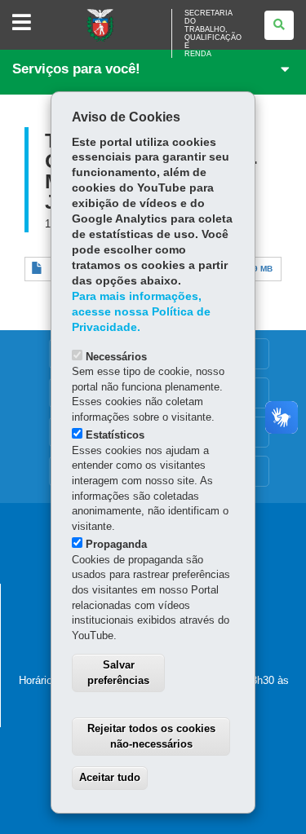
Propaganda (116, 544)
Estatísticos (115, 435)
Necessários (116, 357)
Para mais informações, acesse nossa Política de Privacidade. (141, 311)
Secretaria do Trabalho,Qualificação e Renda (213, 33)
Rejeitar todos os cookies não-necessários (151, 736)
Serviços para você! (76, 69)
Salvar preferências (118, 672)
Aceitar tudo (109, 777)
